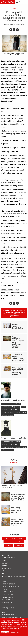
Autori (3, 581)
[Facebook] (10, 29)
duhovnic (8, 542)
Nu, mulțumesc (15, 632)
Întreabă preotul (7, 568)
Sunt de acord (5, 632)
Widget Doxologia (7, 600)
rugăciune (19, 545)
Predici (17, 407)
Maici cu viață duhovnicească (11, 586)
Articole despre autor (7, 415)
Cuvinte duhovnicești (7, 407)
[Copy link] (17, 29)
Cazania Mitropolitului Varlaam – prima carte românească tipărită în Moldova (18, 342)
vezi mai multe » (14, 463)
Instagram (19, 312)
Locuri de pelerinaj (14, 409)
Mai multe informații (13, 629)
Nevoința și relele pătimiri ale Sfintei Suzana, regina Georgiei (17, 370)
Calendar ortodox (7, 597)
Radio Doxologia (6, 602)
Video (23, 407)
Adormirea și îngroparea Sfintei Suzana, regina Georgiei (18, 357)
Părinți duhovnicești (8, 584)
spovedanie (18, 542)
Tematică (4, 589)
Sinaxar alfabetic (7, 592)
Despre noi (4, 612)
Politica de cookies (7, 615)
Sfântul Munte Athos (7, 412)
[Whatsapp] (14, 29)
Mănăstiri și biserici (20, 412)
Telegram (15, 315)
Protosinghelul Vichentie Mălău (13, 438)
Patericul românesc (18, 538)
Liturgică (4, 563)
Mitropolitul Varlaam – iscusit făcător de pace (17, 327)
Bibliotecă (4, 566)
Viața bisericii (6, 555)
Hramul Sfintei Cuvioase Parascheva (13, 576)
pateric (6, 538)
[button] (19, 2)
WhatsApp (9, 312)
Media (3, 571)
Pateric (14, 8)
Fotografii (4, 409)
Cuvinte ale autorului (7, 404)
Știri (3, 573)
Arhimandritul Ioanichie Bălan (14, 24)
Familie (3, 560)
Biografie (17, 404)
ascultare (8, 545)
